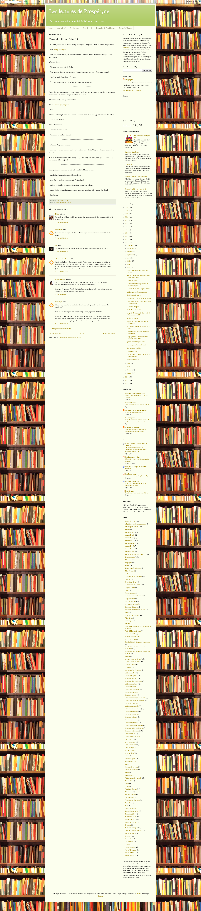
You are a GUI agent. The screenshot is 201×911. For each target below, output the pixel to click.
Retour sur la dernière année (134, 412)
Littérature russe (130, 734)
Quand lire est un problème (136, 342)
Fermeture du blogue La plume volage (137, 476)
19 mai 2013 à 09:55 (61, 324)
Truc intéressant (130, 847)
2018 (127, 226)
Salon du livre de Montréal (133, 830)
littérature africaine (131, 678)
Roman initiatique (130, 822)
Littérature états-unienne (133, 709)
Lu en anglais (129, 753)
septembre (130, 255)
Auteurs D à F (129, 535)
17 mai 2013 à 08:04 (61, 238)
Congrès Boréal (130, 587)
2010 (127, 383)
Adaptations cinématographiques (135, 524)
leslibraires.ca (127, 47)
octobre (129, 251)
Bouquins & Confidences (105, 28)
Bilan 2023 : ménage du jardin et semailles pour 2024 (135, 484)
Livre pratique (129, 747)
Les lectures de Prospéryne (79, 11)
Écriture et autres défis (132, 604)
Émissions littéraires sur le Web (135, 609)
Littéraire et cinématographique (137, 292)
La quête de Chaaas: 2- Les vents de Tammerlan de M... (138, 314)
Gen (56, 245)
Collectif (127, 579)
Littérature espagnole (132, 706)
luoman (138, 894)
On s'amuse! (129, 775)
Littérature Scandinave (132, 736)
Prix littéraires (129, 797)
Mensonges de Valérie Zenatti (136, 345)
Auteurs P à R (129, 546)
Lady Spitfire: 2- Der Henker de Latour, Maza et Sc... (137, 337)
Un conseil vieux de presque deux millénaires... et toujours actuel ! (135, 430)
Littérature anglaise (131, 684)
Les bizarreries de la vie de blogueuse (139, 298)
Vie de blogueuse (130, 850)
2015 (127, 236)
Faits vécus (128, 618)
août (128, 258)
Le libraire (128, 667)
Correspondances (130, 593)
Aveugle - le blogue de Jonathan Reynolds (136, 467)
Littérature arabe (130, 686)
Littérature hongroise (132, 714)
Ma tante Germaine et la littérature (136, 176)
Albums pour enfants (131, 526)
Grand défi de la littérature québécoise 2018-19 (137, 652)
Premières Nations (131, 789)
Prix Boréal (128, 792)
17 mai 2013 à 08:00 (61, 222)
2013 (127, 242)
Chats (126, 574)
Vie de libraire (129, 855)
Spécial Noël (129, 839)
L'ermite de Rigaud (132, 427)
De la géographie (130, 601)
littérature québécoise (132, 731)
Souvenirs (128, 836)
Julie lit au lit (87, 28)
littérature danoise (130, 695)
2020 (127, 220)
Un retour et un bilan (132, 152)
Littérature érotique (131, 703)
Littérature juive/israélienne (134, 725)
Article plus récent (56, 333)
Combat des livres (130, 582)
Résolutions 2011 (130, 817)
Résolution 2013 (130, 814)
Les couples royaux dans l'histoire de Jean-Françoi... (139, 302)
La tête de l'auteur (133, 318)
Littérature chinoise (131, 692)
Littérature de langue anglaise (134, 700)
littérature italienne (131, 717)
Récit (126, 805)
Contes (127, 590)
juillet (129, 261)
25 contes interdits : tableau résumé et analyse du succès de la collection (137, 421)
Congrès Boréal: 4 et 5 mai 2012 (135, 189)
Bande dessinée (130, 557)
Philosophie (128, 781)
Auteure (127, 529)
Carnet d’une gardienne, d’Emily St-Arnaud (136, 396)
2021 (127, 217)
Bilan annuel (129, 560)
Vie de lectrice (129, 852)
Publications (74, 28)
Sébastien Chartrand (62, 259)
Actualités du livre (131, 521)
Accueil (50, 28)
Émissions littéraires (131, 607)
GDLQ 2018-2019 (131, 639)
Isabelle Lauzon (60, 279)
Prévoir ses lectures (133, 359)
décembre (130, 245)
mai (128, 267)
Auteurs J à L (129, 540)
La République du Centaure (135, 393)
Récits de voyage (130, 808)
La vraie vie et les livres (133, 659)
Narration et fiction (131, 761)
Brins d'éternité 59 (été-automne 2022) (137, 405)
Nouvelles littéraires (131, 769)
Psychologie (129, 803)
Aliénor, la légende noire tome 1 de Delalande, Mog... (138, 276)
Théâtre (127, 844)
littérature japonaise (131, 720)
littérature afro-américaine (133, 681)
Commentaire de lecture (132, 585)
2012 (127, 377)
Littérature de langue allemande (135, 698)
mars (129, 367)
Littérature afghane (131, 675)
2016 (127, 233)
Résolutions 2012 (130, 819)
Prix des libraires (130, 794)
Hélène (57, 214)
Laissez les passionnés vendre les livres (137, 271)
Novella (127, 772)
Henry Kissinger (60, 49)
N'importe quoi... (130, 758)
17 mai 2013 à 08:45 (61, 251)
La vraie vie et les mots (132, 662)
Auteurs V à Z (129, 551)
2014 (127, 239)
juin (128, 264)
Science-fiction (129, 833)
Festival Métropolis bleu (133, 631)
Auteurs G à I (129, 538)
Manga (127, 756)
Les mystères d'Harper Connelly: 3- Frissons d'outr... (138, 355)
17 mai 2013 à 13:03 (61, 272)
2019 (127, 223)
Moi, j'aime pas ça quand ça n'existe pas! (138, 327)
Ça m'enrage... (129, 164)
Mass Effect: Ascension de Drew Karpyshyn (137, 322)
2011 (127, 380)
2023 (127, 211)
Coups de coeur (130, 598)
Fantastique (128, 621)
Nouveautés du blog (131, 767)
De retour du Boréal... (134, 348)
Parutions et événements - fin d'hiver (136, 493)
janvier (129, 373)
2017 (127, 230)
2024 (127, 207)
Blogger (100, 896)
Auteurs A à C (129, 532)
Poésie (127, 783)
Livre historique (130, 742)
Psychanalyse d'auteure (132, 800)
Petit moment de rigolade (64, 203)
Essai (126, 612)
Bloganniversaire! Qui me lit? (142, 137)
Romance (128, 825)
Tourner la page (132, 351)
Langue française (130, 664)
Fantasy (127, 623)
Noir (126, 764)
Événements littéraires (132, 615)
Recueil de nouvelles (131, 811)
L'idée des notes (132, 280)
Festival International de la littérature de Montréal (138, 627)
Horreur (127, 656)
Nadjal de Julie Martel (134, 295)
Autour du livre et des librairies (135, 554)
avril (129, 363)
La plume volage (131, 474)
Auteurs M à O (129, 543)
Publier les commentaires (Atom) (70, 337)
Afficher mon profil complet (132, 90)
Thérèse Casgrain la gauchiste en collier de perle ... (137, 284)
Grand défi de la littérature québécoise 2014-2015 (137, 648)
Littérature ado (129, 673)
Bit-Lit (127, 565)
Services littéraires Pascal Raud (136, 410)
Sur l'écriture (129, 841)
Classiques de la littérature (133, 576)
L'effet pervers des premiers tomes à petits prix (138, 332)
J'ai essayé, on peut (62, 104)
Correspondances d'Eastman (134, 596)
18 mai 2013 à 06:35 (61, 294)
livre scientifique (130, 750)
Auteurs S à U (129, 549)
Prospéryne (58, 229)
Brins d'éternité (130, 402)
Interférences (129, 491)
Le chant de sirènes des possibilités (138, 289)
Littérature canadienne (132, 689)
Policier (127, 786)
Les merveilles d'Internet (133, 670)
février (129, 370)
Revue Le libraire (125, 28)
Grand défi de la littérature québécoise (137, 642)
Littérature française (131, 711)
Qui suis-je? (61, 28)
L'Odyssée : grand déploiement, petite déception (137, 460)
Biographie (128, 562)
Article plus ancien (109, 333)
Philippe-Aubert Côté (132, 481)
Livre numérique (130, 745)
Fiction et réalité (130, 634)
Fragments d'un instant (132, 636)
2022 (127, 214)
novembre (130, 248)
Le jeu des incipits (133, 306)
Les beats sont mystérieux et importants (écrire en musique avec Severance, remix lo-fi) (136, 449)
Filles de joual (130, 417)
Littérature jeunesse (131, 722)
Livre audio (128, 739)
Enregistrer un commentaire (61, 328)
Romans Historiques (131, 828)
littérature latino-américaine (134, 728)
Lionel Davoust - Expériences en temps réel (136, 444)
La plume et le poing (132, 457)
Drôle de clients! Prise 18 (135, 310)
